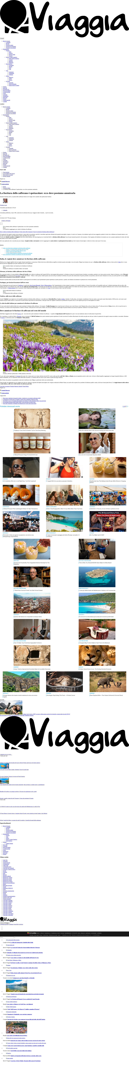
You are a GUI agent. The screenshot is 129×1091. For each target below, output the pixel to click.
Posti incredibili (6, 90)
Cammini (8, 42)
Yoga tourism (6, 172)
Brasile (10, 66)
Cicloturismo (6, 864)
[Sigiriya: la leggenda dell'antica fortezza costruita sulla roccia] (66, 1053)
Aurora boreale (6, 862)
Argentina (11, 65)
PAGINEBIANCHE (68, 933)
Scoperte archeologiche (8, 891)
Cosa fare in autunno (5, 386)
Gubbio (63, 299)
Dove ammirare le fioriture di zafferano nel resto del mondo (17, 254)
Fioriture (12, 386)
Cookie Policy (45, 935)
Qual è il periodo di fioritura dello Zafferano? (43, 231)
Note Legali (36, 935)
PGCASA (62, 933)
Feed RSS (16, 924)
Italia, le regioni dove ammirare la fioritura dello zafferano (16, 248)
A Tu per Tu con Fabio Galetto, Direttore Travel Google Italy (14, 769)
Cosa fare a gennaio (7, 900)
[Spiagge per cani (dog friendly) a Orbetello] (66, 975)
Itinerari (5, 874)
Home (4, 186)
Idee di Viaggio (6, 826)
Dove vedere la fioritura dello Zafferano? (10, 231)
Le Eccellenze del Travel (9, 173)
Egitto (10, 78)
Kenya (10, 80)
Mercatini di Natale (7, 885)
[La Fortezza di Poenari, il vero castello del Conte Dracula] (66, 996)
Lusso (4, 93)
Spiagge (5, 892)
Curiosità (5, 94)
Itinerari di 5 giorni (7, 880)
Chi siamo (32, 935)
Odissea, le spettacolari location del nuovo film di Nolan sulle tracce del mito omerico (20, 762)
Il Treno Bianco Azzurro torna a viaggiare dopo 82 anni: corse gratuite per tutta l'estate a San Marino (23, 813)
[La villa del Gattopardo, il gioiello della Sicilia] (66, 940)
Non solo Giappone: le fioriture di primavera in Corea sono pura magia (19, 403)
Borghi (7, 43)
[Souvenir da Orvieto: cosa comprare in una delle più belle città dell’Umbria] (66, 1017)
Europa (7, 50)
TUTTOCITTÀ (74, 933)
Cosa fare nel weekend (8, 868)
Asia (7, 70)
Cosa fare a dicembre (8, 915)
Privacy (40, 935)
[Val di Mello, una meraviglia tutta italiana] (66, 1048)
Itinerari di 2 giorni (7, 878)
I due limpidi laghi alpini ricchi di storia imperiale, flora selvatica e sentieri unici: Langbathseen (22, 784)
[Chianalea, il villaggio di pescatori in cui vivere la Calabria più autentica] (66, 950)
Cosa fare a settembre (8, 911)
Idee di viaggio (6, 41)
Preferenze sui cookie (53, 935)
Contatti (5, 101)
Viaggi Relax (25, 386)
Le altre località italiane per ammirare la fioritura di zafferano (19, 253)
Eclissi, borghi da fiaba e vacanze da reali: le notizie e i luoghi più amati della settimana (20, 820)
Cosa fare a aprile (7, 904)
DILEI (79, 933)
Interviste (5, 97)
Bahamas (11, 62)
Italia (10, 51)
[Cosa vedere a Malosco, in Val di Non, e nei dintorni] (66, 1001)
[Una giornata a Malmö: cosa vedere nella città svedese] (66, 965)
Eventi (4, 870)
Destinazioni (6, 49)
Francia (10, 53)
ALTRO (2, 104)
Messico (11, 61)
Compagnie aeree (7, 866)
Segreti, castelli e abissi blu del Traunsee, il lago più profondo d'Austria (16, 798)
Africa (7, 76)
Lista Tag (5, 860)
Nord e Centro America (11, 57)
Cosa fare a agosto (7, 909)
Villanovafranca (11, 288)
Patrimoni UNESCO (8, 888)
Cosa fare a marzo (7, 903)
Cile (10, 69)
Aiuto (59, 935)
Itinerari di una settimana (9, 882)
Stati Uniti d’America (14, 58)
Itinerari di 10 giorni (7, 881)
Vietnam (11, 74)
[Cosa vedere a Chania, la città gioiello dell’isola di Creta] (66, 955)
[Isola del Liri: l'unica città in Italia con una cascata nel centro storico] (66, 1038)
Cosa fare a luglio (7, 908)
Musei (4, 884)
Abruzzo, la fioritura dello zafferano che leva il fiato (17, 249)
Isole (4, 873)
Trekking (5, 895)
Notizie (4, 86)
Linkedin (5, 210)
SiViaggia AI (6, 89)
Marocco (11, 77)
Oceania (8, 81)
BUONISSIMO (94, 933)
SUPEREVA (99, 933)
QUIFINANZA (88, 933)
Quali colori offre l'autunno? (26, 231)
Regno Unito (12, 54)
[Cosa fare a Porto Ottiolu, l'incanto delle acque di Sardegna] (66, 1058)
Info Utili (5, 844)
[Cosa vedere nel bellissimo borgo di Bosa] (66, 1027)
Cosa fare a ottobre (7, 912)
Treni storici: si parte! (8, 175)
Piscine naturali (6, 176)
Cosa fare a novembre (8, 913)
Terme (4, 893)
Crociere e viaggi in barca (9, 869)
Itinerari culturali (18, 386)
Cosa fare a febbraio (7, 901)
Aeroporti (5, 861)
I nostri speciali (6, 100)
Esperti (4, 98)
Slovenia (19, 316)
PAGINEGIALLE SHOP (55, 933)
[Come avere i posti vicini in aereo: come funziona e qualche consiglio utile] (66, 1043)
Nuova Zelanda (12, 84)
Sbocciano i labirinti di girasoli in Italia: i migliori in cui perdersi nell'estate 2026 (21, 398)
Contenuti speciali (4, 924)
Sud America (9, 64)
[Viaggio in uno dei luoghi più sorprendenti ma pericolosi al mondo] (66, 986)
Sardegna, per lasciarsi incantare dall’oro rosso (16, 250)
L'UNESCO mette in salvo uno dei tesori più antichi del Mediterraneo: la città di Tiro (20, 806)
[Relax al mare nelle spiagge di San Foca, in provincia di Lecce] (66, 970)
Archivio (21, 924)
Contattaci (11, 924)
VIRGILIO (42, 933)
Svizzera (18, 376)
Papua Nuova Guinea (14, 85)
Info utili (5, 88)
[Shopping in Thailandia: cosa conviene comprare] (66, 1012)
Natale (4, 886)
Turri (49, 288)
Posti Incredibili (6, 847)
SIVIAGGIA (83, 933)
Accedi (2, 38)
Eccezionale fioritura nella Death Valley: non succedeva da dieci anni (19, 402)
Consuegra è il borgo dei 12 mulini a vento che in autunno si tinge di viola (20, 399)
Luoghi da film (6, 92)
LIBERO (38, 933)
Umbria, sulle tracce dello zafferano (13, 251)
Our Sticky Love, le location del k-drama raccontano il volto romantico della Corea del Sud (24, 400)
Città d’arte (5, 865)
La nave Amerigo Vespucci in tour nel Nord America (12, 776)
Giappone (11, 72)
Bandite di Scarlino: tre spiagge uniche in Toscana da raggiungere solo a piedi (18, 791)
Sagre (4, 889)
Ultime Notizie (9, 843)
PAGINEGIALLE (48, 933)
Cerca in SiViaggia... (5, 923)
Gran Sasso (17, 275)
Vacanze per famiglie (11, 46)
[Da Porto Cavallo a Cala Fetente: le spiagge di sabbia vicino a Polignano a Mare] (66, 960)
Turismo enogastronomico (9, 896)
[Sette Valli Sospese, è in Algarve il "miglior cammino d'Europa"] (66, 1006)
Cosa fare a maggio (7, 905)
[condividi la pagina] (1, 224)
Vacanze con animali (11, 47)
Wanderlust (5, 96)
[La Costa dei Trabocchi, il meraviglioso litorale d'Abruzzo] (66, 945)
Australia (11, 82)
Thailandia (11, 73)
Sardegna (20, 285)
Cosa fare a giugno (7, 907)
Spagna (10, 56)
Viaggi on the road (7, 897)
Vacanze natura (9, 45)
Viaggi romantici (7, 899)
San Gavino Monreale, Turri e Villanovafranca (41, 285)
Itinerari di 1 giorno (7, 877)
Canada (11, 60)
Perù (10, 68)
